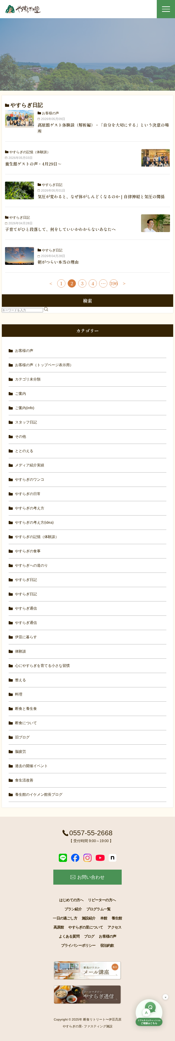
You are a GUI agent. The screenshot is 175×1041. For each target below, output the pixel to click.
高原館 (59, 927)
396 (114, 283)
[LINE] (63, 858)
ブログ (89, 936)
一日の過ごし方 (65, 918)
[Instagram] (87, 858)
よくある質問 (69, 936)
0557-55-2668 (91, 833)
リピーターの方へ (102, 900)
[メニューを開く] (166, 9)
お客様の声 (107, 936)
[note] (112, 858)
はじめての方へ (71, 900)
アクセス (114, 927)
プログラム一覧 (98, 909)
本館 (103, 918)
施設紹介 (89, 918)
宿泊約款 (107, 945)
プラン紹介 (73, 909)
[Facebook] (75, 858)
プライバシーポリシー (78, 945)
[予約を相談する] (149, 1013)
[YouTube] (100, 858)
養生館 (117, 918)
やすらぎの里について (85, 927)
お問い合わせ (91, 877)
